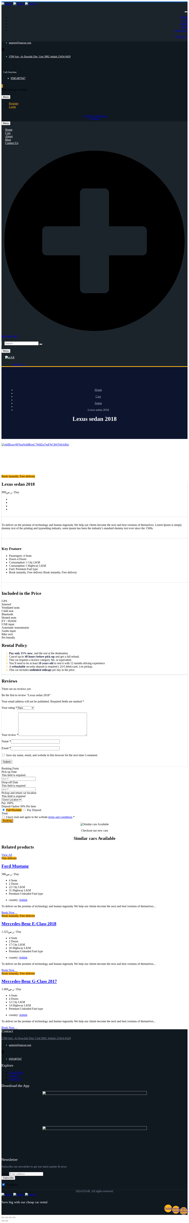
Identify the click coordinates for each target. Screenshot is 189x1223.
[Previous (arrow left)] (2, 1220)
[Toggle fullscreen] (10, 1217)
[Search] (40, 344)
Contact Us (181, 30)
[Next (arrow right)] (6, 1220)
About (184, 23)
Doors (12, 559)
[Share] (6, 1217)
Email (6, 748)
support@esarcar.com (20, 42)
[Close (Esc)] (2, 1217)
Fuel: (12, 569)
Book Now (8, 912)
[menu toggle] (186, 11)
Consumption (17, 562)
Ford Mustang (15, 866)
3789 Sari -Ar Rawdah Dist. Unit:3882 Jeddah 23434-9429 (40, 56)
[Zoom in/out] (14, 1217)
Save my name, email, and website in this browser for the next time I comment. (52, 755)
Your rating (9, 707)
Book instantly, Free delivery (26, 572)
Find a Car (181, 36)
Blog (185, 27)
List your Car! (9, 336)
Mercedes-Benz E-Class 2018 (28, 923)
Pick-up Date (9, 771)
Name (6, 741)
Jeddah (23, 900)
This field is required (13, 775)
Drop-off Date (9, 782)
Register (13, 103)
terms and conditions (60, 817)
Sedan (98, 403)
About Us (14, 1075)
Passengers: (16, 555)
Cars (185, 20)
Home (184, 17)
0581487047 (18, 78)
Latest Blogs (16, 1072)
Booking (7, 820)
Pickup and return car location (18, 792)
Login (12, 106)
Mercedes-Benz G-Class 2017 (29, 981)
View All (6, 854)
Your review (10, 734)
